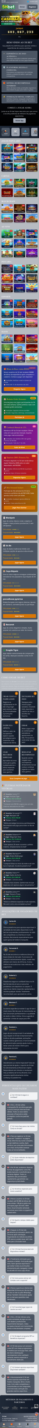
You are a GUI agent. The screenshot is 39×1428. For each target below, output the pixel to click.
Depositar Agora (19, 477)
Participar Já (19, 417)
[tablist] (19, 132)
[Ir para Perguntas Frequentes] (36, 1406)
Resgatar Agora (19, 389)
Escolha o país (33, 1)
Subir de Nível (19, 447)
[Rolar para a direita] (35, 132)
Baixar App (19, 121)
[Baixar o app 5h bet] (19, 18)
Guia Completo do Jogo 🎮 (19, 778)
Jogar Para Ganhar (19, 508)
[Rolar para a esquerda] (3, 132)
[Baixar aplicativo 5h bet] (33, 1408)
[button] (21, 24)
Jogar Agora (19, 537)
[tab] (6, 132)
